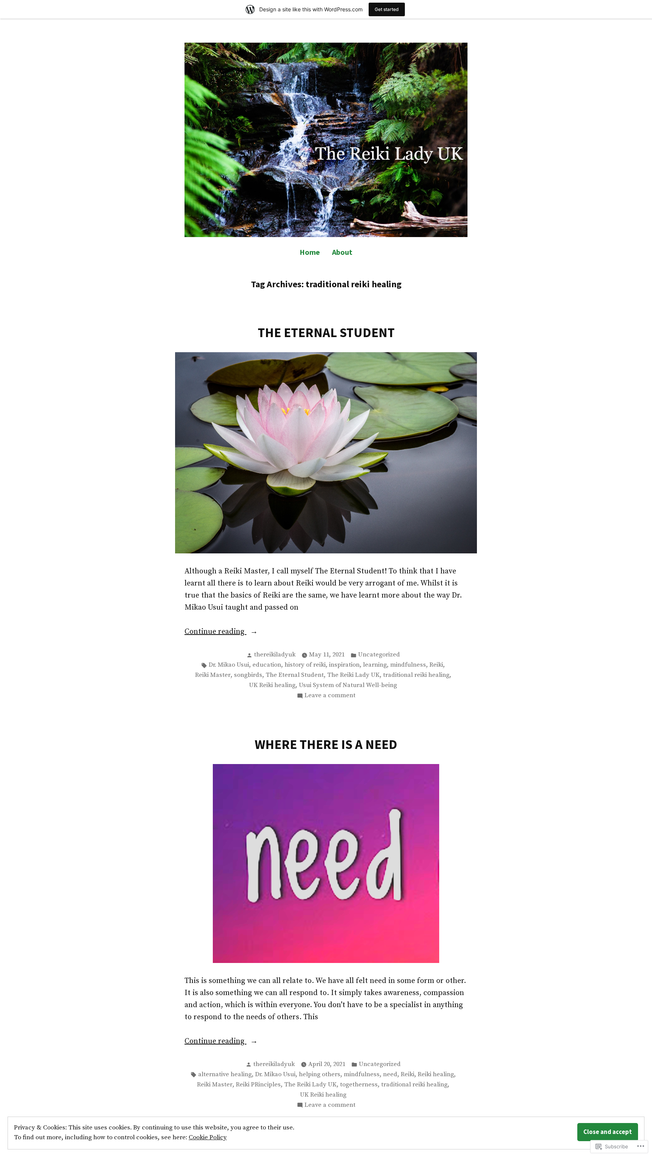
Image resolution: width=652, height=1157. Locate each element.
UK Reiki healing (272, 685)
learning (375, 665)
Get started (387, 9)
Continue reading (215, 632)
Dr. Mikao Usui (229, 665)
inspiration (344, 665)
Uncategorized (379, 655)
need (390, 1074)
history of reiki (305, 665)
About (342, 252)
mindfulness (408, 665)
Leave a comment (329, 696)
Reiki (436, 665)
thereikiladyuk (274, 655)
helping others (319, 1074)
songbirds (248, 675)
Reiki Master (213, 675)
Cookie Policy (208, 1138)
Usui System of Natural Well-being (348, 685)
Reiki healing (436, 1074)
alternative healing (225, 1074)
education (266, 665)
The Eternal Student (295, 675)
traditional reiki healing (416, 675)
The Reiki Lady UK (353, 675)
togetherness (359, 1085)
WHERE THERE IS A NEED (326, 744)
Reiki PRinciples (258, 1085)
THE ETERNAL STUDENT (326, 332)
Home (310, 252)
